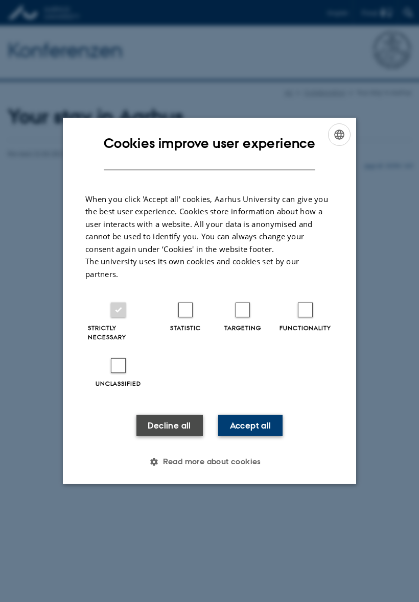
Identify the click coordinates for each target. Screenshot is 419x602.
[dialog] (209, 301)
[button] (209, 462)
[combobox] (339, 135)
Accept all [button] (250, 425)
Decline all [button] (169, 425)
